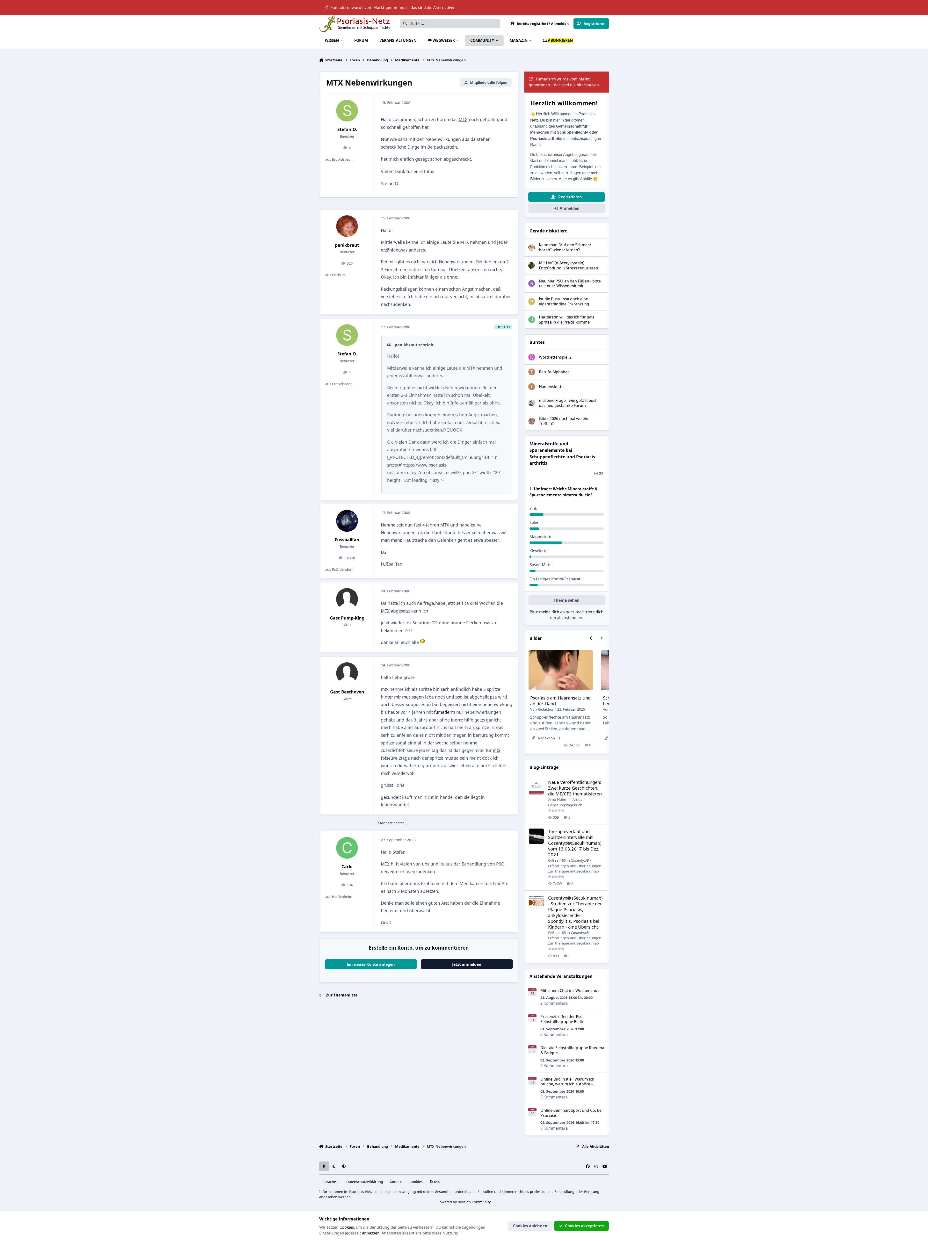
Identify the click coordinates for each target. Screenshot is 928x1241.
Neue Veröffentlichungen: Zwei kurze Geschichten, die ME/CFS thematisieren (575, 788)
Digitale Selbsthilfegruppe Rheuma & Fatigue (572, 1050)
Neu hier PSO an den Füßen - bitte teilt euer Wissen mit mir (570, 283)
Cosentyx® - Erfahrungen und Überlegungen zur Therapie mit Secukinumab (574, 865)
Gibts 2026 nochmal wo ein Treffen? (563, 421)
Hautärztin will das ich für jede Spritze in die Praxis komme (566, 319)
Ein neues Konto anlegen (371, 964)
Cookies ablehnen (530, 1225)
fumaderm (444, 712)
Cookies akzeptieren (584, 1225)
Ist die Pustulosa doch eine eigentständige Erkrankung (564, 301)
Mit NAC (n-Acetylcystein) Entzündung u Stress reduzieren (568, 265)
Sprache (330, 1181)
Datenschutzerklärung (364, 1181)
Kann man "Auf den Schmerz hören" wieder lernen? (565, 247)
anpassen (371, 1233)
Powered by (464, 1202)
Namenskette (551, 386)
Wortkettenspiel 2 (555, 357)
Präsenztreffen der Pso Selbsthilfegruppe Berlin (562, 1019)
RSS (436, 1181)
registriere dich (589, 611)
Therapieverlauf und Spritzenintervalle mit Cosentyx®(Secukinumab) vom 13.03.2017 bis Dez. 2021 (575, 843)
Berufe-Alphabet (554, 372)
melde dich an (552, 611)
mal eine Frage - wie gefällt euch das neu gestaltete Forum (568, 403)
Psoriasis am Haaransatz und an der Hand (560, 701)
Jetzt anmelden (466, 964)
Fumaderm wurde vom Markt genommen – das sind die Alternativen (393, 7)
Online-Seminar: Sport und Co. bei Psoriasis (571, 1113)
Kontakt (396, 1181)
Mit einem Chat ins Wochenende (570, 990)
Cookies (416, 1181)
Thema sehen (567, 600)
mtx (496, 750)
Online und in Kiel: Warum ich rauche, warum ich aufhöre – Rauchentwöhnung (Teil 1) (567, 1084)
